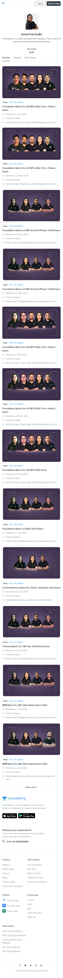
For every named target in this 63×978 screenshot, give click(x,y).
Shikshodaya (8, 869)
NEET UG (31, 917)
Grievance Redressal (37, 881)
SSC (29, 908)
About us (6, 864)
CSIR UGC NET (34, 912)
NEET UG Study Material (13, 935)
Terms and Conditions (12, 886)
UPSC (30, 904)
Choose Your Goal (15, 3)
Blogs (4, 877)
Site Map (31, 869)
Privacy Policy (8, 881)
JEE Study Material (11, 947)
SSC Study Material (11, 951)
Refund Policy (33, 873)
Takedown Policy (35, 877)
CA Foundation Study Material (12, 941)
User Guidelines (34, 864)
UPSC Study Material (12, 931)
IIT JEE (30, 900)
